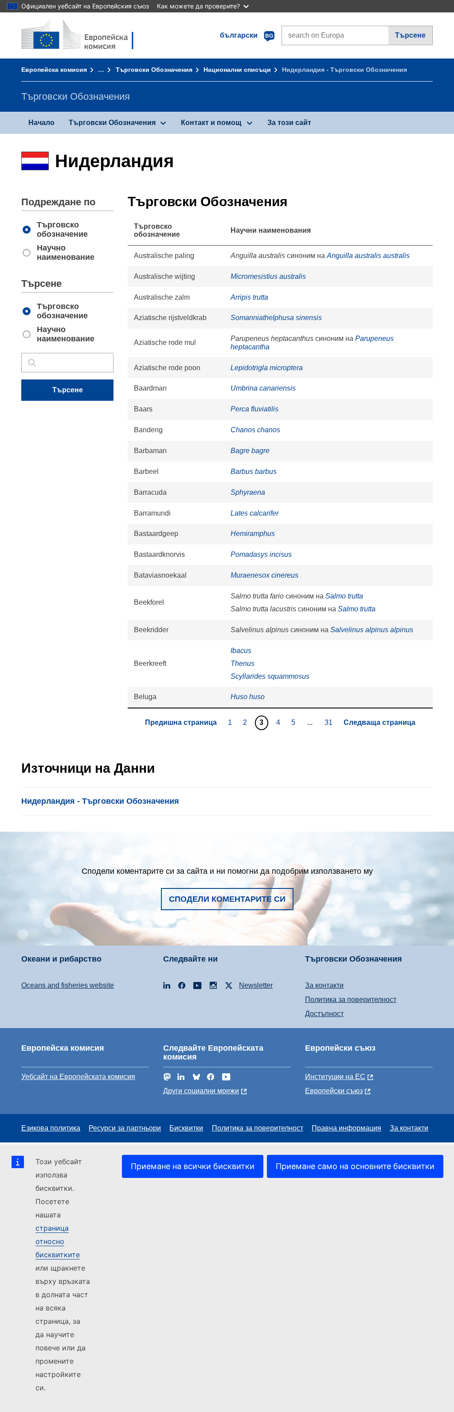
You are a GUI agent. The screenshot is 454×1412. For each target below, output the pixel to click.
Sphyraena (248, 492)
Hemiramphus (253, 533)
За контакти (324, 985)
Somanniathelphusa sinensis (276, 317)
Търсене (410, 35)
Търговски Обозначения (154, 69)
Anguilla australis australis (368, 255)
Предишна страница (181, 722)
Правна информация (346, 1128)
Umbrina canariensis (263, 388)
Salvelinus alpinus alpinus (371, 630)
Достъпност (324, 1013)
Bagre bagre (250, 450)
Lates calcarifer (254, 513)
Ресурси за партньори (125, 1128)
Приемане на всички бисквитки (192, 1166)
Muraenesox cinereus (264, 575)
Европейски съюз (334, 1091)
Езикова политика (50, 1128)
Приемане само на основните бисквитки (355, 1166)
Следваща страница (379, 722)
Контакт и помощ (211, 122)
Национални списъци (237, 69)
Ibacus (241, 650)
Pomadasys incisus (261, 554)
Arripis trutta (249, 297)
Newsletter (256, 985)
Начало (41, 122)
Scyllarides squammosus (270, 676)
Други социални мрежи (201, 1091)
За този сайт (289, 122)
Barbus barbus (254, 471)
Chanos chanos (255, 430)
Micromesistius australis (268, 276)
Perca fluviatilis (254, 409)
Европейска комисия (54, 69)
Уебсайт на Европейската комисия (78, 1076)
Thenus (242, 663)
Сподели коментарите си (227, 899)
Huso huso (248, 696)
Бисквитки (186, 1128)
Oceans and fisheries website (67, 985)
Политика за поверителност (350, 999)
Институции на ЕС (335, 1076)
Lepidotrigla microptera (267, 368)
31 (330, 722)
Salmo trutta (344, 596)
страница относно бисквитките (57, 1241)
